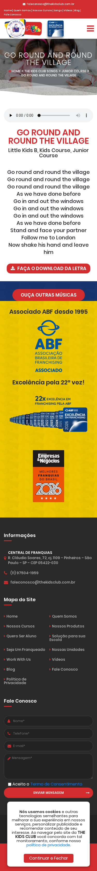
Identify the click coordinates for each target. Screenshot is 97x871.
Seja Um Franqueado (25, 649)
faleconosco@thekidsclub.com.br (50, 4)
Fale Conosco (12, 15)
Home (8, 10)
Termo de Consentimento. (56, 784)
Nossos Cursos (42, 10)
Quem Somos (22, 10)
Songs (58, 10)
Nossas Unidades (68, 649)
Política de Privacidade (15, 681)
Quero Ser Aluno (21, 636)
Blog (77, 10)
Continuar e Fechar (48, 858)
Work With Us (18, 659)
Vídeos (68, 10)
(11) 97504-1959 (24, 573)
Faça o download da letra (51, 268)
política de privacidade (48, 845)
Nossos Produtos (68, 626)
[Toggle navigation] (90, 28)
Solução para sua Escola (67, 637)
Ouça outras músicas (49, 295)
